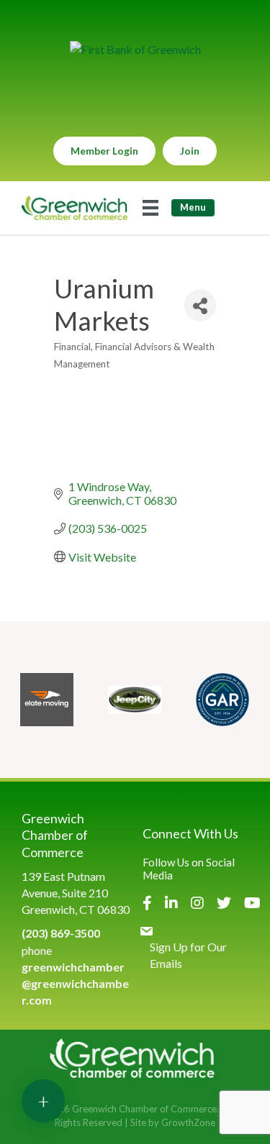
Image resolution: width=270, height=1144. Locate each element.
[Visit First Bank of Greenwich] (135, 49)
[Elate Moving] (46, 699)
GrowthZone (188, 1122)
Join (189, 151)
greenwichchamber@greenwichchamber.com (75, 983)
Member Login (104, 151)
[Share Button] (200, 305)
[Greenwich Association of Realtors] (222, 699)
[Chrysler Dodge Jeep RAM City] (134, 699)
